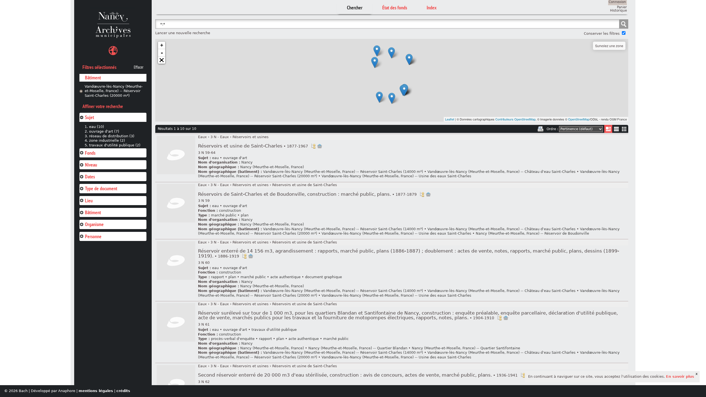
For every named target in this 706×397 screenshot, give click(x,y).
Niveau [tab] (91, 165)
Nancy (247, 162)
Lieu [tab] (89, 200)
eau (215, 158)
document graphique (323, 277)
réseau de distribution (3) (111, 136)
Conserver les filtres (602, 33)
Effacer (138, 67)
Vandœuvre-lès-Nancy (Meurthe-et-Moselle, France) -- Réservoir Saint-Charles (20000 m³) (114, 91)
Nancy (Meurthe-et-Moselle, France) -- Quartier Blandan (357, 348)
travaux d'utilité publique (274, 330)
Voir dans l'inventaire (313, 146)
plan (244, 215)
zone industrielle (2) (107, 140)
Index (432, 7)
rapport (217, 277)
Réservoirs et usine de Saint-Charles (253, 146)
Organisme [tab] (94, 224)
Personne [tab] (93, 236)
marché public (223, 215)
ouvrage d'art (235, 158)
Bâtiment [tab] (93, 212)
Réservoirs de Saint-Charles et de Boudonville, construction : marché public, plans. (307, 194)
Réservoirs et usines (250, 137)
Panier (622, 7)
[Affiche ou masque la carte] (113, 51)
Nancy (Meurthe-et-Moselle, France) (272, 167)
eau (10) (96, 127)
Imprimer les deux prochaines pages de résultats (540, 129)
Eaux (202, 137)
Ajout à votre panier (319, 146)
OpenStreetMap (578, 119)
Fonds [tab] (90, 153)
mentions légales (96, 391)
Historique (618, 10)
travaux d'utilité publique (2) (114, 145)
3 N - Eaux (219, 137)
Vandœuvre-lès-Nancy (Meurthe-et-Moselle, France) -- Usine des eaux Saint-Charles (396, 176)
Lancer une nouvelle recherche (182, 33)
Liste (608, 129)
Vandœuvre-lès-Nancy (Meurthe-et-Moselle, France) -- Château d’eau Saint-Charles (501, 172)
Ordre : (552, 129)
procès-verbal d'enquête (233, 339)
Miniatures (624, 129)
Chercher (354, 7)
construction (230, 210)
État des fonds (394, 7)
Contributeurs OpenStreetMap (515, 119)
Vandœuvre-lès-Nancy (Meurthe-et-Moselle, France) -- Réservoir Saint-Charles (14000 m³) (343, 172)
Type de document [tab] (101, 188)
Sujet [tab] (89, 117)
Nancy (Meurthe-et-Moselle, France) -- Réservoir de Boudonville (532, 233)
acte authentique (285, 277)
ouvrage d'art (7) (104, 131)
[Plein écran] (161, 60)
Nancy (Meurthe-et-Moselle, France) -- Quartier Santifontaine (466, 348)
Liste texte (616, 130)
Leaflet (449, 119)
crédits (123, 391)
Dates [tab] (90, 176)
